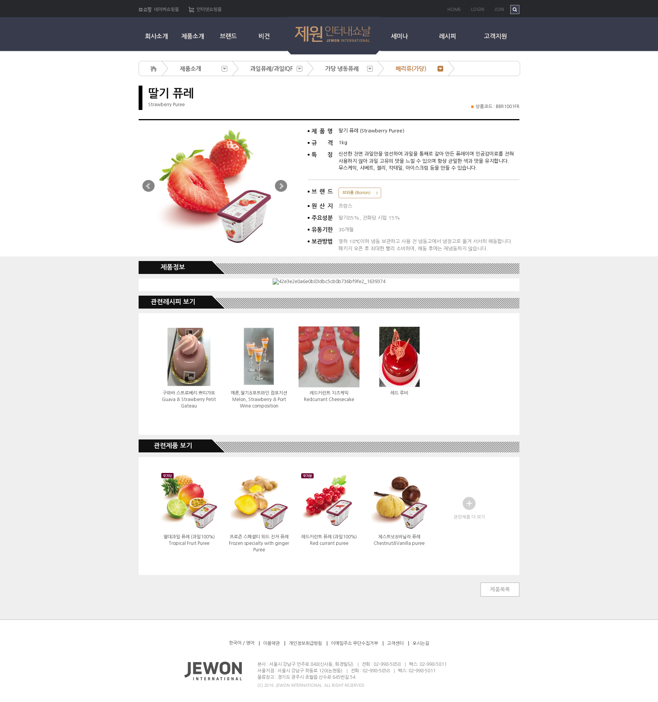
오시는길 (420, 643)
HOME (454, 9)
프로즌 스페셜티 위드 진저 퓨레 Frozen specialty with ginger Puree (259, 543)
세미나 (399, 36)
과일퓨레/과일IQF (271, 69)
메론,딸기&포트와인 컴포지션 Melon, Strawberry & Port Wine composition (259, 399)
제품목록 (500, 589)
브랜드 (228, 36)
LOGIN (477, 9)
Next (281, 186)
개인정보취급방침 (305, 643)
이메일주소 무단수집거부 (355, 643)
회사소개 (156, 36)
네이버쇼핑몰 (166, 9)
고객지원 (495, 36)
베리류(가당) (411, 69)
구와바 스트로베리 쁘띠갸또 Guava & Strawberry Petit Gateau (189, 399)
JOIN (499, 9)
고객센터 (395, 643)
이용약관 (271, 643)
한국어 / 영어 (241, 643)
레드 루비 (399, 393)
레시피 (447, 36)
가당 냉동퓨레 (342, 69)
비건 (264, 36)
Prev (148, 186)
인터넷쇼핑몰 (209, 9)
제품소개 (192, 36)
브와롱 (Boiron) (356, 193)
